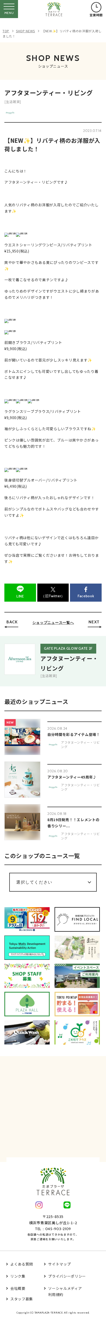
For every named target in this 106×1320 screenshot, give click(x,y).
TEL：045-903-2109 (53, 1229)
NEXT (94, 621)
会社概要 (17, 1288)
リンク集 (17, 1276)
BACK (12, 621)
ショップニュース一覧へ (53, 622)
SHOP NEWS (25, 31)
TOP (6, 31)
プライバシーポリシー (67, 1276)
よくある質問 (21, 1264)
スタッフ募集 (21, 1298)
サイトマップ (59, 1264)
